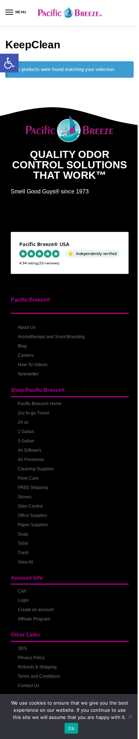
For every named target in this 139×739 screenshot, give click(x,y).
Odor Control (30, 506)
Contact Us (28, 685)
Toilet (23, 543)
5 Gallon (26, 440)
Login (23, 600)
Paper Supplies (33, 524)
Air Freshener (31, 459)
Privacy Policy (31, 657)
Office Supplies (32, 515)
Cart (22, 591)
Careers (26, 355)
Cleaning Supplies (36, 468)
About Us (27, 327)
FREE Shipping (33, 487)
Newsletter (28, 373)
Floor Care (28, 478)
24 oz (23, 422)
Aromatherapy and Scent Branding (51, 336)
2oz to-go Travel (33, 413)
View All (25, 562)
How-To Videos (32, 364)
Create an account (35, 609)
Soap (23, 534)
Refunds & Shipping (37, 667)
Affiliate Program (34, 619)
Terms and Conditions (39, 676)
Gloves (24, 496)
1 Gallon (26, 431)
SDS (22, 648)
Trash (23, 552)
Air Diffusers (29, 450)
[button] (9, 63)
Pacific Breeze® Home (40, 403)
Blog (22, 346)
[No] (130, 716)
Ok (71, 728)
